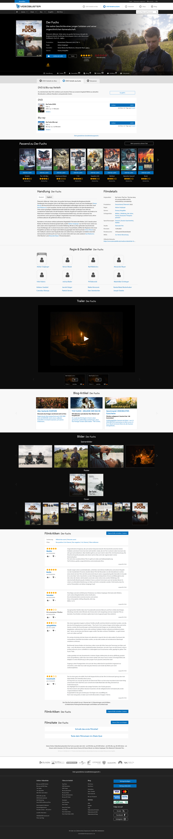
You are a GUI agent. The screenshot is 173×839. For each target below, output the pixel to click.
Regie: (48, 45)
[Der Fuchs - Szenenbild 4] (142, 456)
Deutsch (117, 220)
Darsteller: (49, 48)
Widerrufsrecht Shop (93, 814)
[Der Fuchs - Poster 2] (95, 485)
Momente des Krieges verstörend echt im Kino (51, 414)
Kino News (90, 786)
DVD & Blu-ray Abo (41, 795)
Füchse (117, 215)
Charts (32, 12)
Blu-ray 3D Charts (66, 797)
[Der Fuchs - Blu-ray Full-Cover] (122, 513)
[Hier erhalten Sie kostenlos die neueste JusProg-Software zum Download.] (121, 802)
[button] (157, 456)
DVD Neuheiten (66, 786)
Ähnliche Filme (27, 181)
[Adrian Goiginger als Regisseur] (42, 260)
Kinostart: (106, 229)
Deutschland (61, 42)
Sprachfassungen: (109, 220)
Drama (60, 50)
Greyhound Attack (61, 176)
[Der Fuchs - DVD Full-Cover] (69, 513)
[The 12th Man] (44, 159)
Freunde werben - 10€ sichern (43, 809)
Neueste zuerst (71, 539)
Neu (41, 12)
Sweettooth (50, 679)
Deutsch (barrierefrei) (127, 220)
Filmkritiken (91, 789)
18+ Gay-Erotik (40, 790)
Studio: (106, 226)
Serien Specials (91, 793)
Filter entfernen (93, 542)
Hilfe (89, 803)
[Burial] (146, 159)
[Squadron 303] (95, 159)
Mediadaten (101, 831)
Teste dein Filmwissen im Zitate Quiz (86, 736)
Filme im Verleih (67, 780)
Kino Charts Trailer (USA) (68, 814)
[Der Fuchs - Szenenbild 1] (35, 456)
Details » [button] (48, 112)
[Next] (158, 160)
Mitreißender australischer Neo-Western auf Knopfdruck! (85, 414)
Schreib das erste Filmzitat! (86, 729)
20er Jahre (130, 213)
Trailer (73, 56)
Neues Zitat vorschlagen (119, 722)
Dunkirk (27, 176)
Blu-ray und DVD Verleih (42, 784)
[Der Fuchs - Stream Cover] (140, 513)
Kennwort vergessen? (139, 1)
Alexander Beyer (80, 48)
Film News (90, 784)
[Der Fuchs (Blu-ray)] (41, 125)
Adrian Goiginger (63, 45)
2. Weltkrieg (122, 213)
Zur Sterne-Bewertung (121, 235)
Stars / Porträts (91, 791)
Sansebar (49, 595)
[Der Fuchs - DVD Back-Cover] (51, 513)
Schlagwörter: (108, 213)
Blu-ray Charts (65, 792)
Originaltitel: (107, 197)
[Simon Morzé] (67, 260)
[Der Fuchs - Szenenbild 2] (71, 456)
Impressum (87, 831)
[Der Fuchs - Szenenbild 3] (107, 456)
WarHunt (112, 176)
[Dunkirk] (27, 159)
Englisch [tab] (49, 197)
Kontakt (90, 805)
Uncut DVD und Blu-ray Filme (43, 802)
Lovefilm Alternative (41, 812)
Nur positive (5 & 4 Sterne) (63, 542)
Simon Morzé (62, 48)
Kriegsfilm (65, 50)
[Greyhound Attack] (61, 159)
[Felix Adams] (42, 275)
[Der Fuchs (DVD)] (41, 107)
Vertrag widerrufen (125, 786)
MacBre (49, 551)
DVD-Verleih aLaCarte (113, 6)
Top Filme (64, 784)
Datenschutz (80, 831)
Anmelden (22, 1)
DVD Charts (65, 788)
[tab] (48, 81)
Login (130, 1)
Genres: (48, 50)
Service (90, 800)
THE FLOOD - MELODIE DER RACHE (86, 411)
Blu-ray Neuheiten (66, 790)
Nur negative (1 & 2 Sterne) (80, 542)
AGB (89, 807)
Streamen (131, 6)
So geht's (50, 12)
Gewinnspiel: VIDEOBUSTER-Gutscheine (117, 412)
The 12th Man (44, 176)
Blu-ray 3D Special (92, 796)
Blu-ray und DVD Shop (41, 786)
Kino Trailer (64, 809)
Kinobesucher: (108, 232)
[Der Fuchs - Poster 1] (78, 485)
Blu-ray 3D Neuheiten (67, 795)
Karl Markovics (70, 48)
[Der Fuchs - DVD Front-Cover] (33, 513)
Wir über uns (72, 831)
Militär (117, 213)
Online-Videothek (42, 780)
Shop (144, 6)
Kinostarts (64, 800)
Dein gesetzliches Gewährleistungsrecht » (86, 136)
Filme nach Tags (40, 818)
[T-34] (78, 159)
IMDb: (105, 235)
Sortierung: (49, 539)
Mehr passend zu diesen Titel (139, 143)
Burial (146, 176)
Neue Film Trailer (66, 807)
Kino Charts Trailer (66, 811)
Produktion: (49, 42)
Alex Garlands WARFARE (47, 411)
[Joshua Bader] (67, 275)
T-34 (78, 176)
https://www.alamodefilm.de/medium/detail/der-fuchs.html (121, 241)
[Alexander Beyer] (119, 260)
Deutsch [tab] (41, 197)
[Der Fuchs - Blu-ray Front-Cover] (87, 513)
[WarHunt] (112, 159)
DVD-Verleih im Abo (92, 6)
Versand (133, 108)
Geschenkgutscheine (41, 807)
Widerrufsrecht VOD (93, 812)
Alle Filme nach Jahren (41, 792)
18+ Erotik (38, 788)
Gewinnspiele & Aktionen (42, 805)
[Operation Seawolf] (129, 159)
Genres (23, 12)
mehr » (62, 38)
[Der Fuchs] (29, 38)
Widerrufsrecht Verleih (93, 810)
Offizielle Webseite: (109, 239)
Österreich (69, 42)
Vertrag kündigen (125, 781)
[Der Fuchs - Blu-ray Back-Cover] (104, 513)
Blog (155, 6)
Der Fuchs (70, 376)
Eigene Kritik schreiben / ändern (117, 533)
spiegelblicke (51, 625)
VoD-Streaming (40, 800)
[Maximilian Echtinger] (119, 275)
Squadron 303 (95, 176)
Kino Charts (65, 804)
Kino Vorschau (65, 802)
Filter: (48, 542)
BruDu (48, 572)
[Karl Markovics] (93, 260)
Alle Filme (60, 12)
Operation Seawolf (129, 176)
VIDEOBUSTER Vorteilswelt (42, 815)
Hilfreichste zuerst (61, 539)
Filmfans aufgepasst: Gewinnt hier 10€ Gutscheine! (118, 417)
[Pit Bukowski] (93, 275)
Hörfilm (117, 222)
